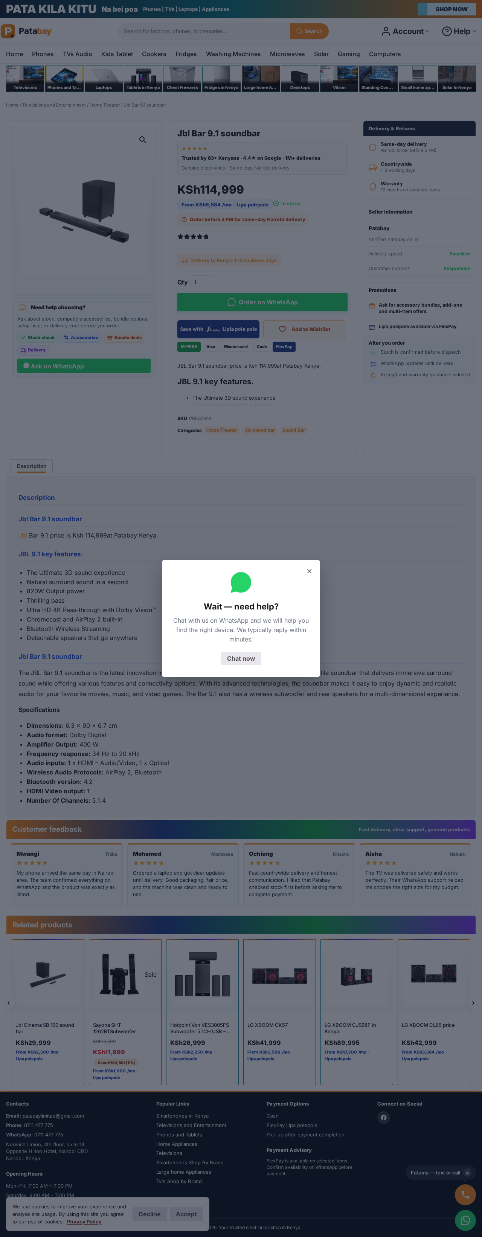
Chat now (241, 658)
